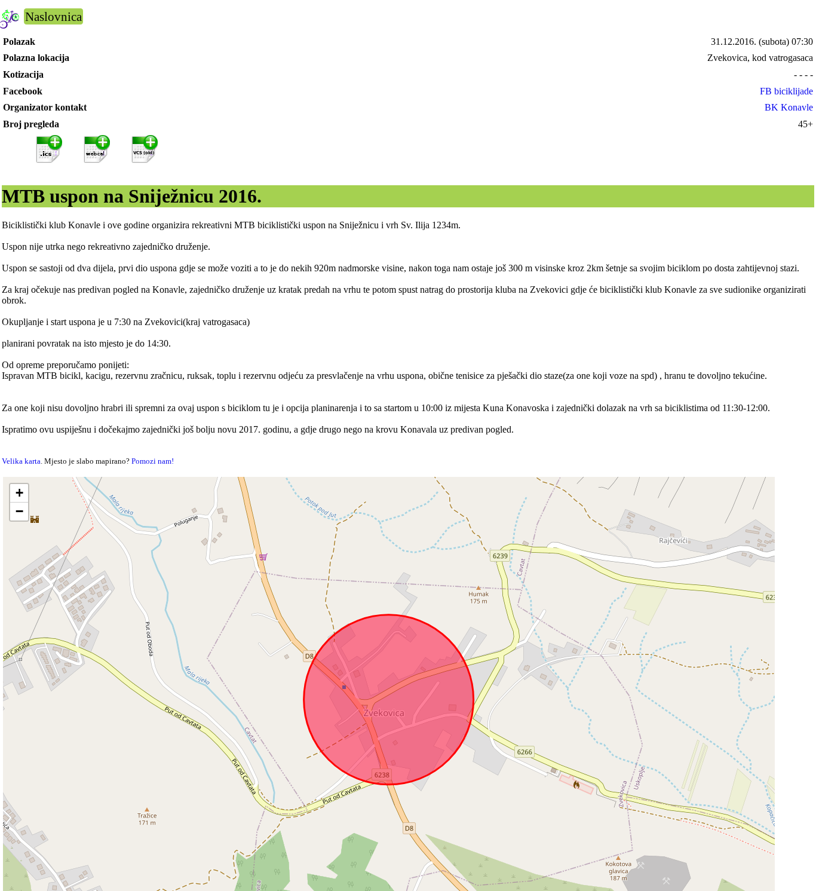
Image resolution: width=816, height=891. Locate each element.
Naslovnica (53, 16)
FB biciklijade (786, 91)
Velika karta (21, 461)
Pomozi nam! (152, 461)
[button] (19, 493)
